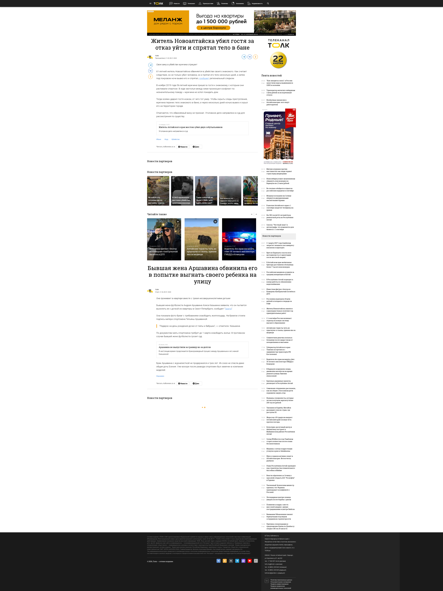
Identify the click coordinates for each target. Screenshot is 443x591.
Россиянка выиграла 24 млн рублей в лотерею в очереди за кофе (279, 301)
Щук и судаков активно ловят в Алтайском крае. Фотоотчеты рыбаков (279, 458)
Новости (177, 3)
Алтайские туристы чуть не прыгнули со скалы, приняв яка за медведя (201, 251)
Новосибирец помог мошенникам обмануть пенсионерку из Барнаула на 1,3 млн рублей (280, 181)
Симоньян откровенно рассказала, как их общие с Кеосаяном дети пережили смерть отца (281, 390)
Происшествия (208, 3)
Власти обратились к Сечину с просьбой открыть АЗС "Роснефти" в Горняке (280, 477)
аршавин (160, 376)
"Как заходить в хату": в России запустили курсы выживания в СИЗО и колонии (279, 83)
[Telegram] (244, 57)
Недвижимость (257, 3)
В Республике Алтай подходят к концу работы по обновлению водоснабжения (279, 281)
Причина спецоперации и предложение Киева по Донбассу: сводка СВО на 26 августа (280, 526)
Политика (224, 3)
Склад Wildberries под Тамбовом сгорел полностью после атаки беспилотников (279, 441)
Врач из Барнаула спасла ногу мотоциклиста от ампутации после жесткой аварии (278, 255)
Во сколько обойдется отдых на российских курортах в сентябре (280, 189)
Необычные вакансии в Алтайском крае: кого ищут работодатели (277, 102)
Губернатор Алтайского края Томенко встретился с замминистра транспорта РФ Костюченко (278, 350)
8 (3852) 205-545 (273, 567)
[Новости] (182, 147)
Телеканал (191, 3)
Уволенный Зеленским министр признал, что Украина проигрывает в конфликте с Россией (280, 488)
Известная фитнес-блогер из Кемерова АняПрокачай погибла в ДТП (163, 251)
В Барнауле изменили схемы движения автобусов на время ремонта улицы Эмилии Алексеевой (279, 372)
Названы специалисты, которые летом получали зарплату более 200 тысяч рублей (280, 400)
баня (158, 139)
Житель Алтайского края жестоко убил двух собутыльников (190, 127)
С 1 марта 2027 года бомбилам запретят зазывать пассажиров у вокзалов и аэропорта (280, 245)
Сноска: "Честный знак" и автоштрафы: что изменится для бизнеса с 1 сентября (280, 227)
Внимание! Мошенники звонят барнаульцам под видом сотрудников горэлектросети (279, 516)
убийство (176, 139)
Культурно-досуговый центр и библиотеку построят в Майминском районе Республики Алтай (280, 430)
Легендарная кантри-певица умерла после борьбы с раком (278, 498)
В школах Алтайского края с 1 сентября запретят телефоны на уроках (279, 207)
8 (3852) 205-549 (273, 570)
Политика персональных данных (281, 580)
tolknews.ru (274, 536)
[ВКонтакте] (250, 57)
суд (166, 139)
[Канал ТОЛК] (195, 147)
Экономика (240, 3)
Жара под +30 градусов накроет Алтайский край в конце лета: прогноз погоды (279, 419)
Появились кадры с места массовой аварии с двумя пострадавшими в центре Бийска (280, 507)
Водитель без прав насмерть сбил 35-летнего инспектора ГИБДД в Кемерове (239, 251)
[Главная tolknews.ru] (158, 3)
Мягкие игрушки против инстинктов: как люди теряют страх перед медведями (279, 171)
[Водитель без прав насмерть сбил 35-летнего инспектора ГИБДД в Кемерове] (239, 239)
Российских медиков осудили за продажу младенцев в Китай (280, 273)
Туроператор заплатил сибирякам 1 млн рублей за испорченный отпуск (280, 92)
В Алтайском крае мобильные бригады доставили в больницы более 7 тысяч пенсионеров (279, 264)
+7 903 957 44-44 (273, 561)
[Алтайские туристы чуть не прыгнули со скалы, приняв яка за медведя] (202, 239)
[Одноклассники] (255, 57)
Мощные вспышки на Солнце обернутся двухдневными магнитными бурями (278, 198)
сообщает (204, 78)
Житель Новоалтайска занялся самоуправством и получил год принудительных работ (279, 310)
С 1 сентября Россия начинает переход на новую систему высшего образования (279, 320)
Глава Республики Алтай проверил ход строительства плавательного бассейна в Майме (281, 468)
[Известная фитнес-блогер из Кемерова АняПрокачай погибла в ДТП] (164, 239)
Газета (228, 308)
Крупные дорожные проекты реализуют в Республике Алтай (279, 382)
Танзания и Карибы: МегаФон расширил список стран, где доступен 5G (278, 410)
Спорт (157, 292)
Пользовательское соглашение (281, 582)
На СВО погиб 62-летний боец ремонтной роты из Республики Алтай (279, 217)
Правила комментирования (280, 584)
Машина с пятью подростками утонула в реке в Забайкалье (279, 450)
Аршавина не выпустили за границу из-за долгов (185, 347)
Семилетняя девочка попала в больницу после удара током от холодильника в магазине (279, 340)
